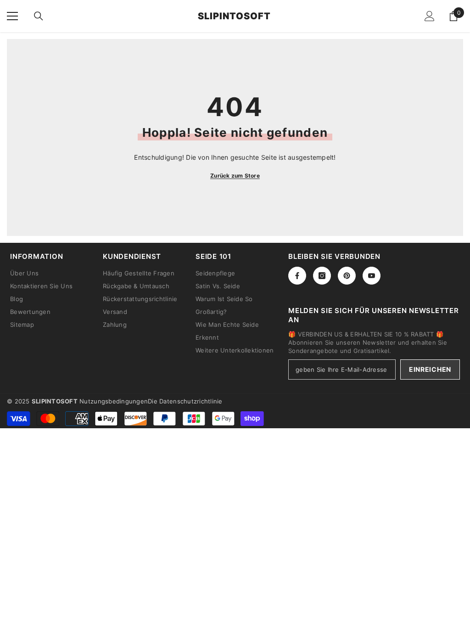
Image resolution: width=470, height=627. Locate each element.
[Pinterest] (347, 276)
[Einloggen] (430, 16)
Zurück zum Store (235, 175)
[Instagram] (322, 276)
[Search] (38, 16)
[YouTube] (371, 276)
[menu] (12, 16)
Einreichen (430, 369)
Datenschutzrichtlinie (190, 401)
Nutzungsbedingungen (113, 401)
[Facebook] (297, 276)
